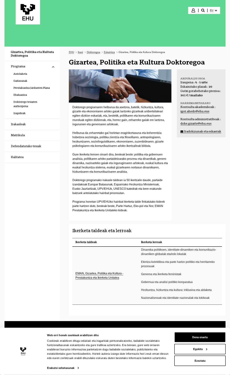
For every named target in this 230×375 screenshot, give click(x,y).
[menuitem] (213, 10)
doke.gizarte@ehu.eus (195, 123)
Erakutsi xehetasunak (60, 367)
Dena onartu (200, 337)
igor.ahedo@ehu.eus (194, 111)
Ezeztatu (200, 360)
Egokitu (198, 348)
